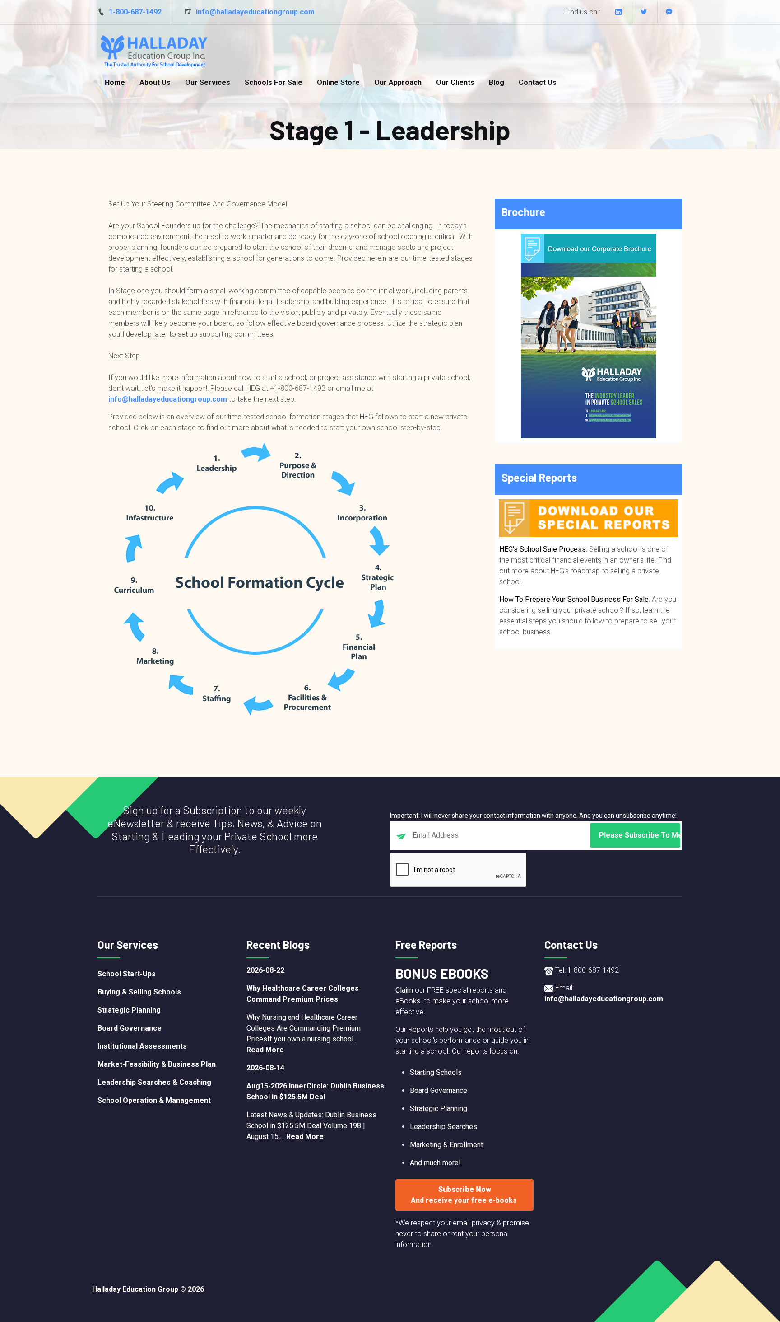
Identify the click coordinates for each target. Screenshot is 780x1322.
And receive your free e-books (465, 1200)
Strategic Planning (129, 1010)
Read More (265, 1049)
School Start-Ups (127, 974)
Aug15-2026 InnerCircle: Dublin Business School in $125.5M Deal (315, 1091)
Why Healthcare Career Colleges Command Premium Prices (302, 993)
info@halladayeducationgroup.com (255, 12)
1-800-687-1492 (135, 12)
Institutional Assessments (142, 1046)
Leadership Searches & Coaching (154, 1082)
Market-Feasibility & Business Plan (157, 1064)
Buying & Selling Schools (139, 992)
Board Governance (130, 1028)
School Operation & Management (154, 1100)
